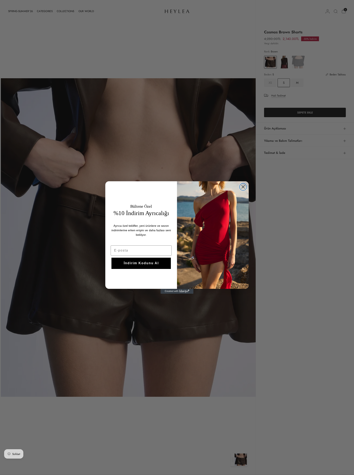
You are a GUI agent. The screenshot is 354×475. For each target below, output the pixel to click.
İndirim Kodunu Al (141, 263)
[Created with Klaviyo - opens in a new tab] (177, 291)
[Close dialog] (243, 186)
